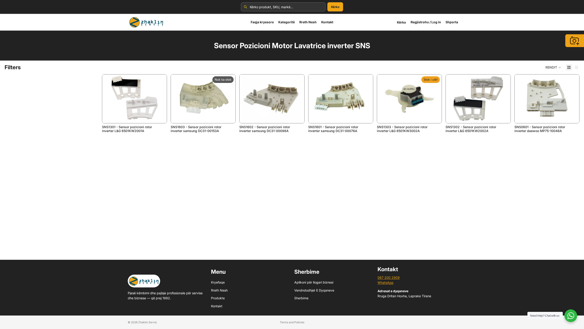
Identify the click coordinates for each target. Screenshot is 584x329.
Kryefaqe (218, 282)
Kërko (335, 7)
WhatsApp (386, 282)
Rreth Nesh (219, 290)
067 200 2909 (389, 277)
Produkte (218, 298)
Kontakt (216, 306)
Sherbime (301, 298)
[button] (553, 67)
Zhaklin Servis (147, 322)
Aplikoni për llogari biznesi (313, 282)
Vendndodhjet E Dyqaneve (314, 290)
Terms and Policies (292, 322)
